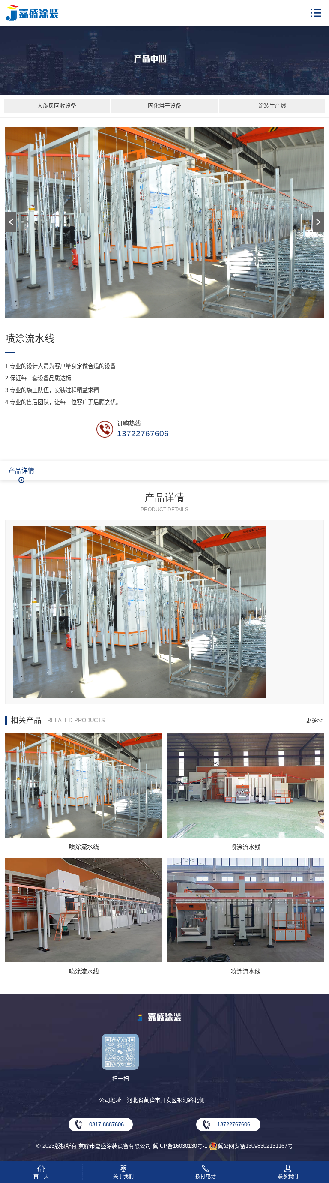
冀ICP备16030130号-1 (180, 1146)
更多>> (315, 720)
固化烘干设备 (164, 105)
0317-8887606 (106, 1124)
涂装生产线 (272, 105)
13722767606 (143, 433)
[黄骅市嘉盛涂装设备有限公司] (32, 13)
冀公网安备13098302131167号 (255, 1146)
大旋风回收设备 (56, 105)
